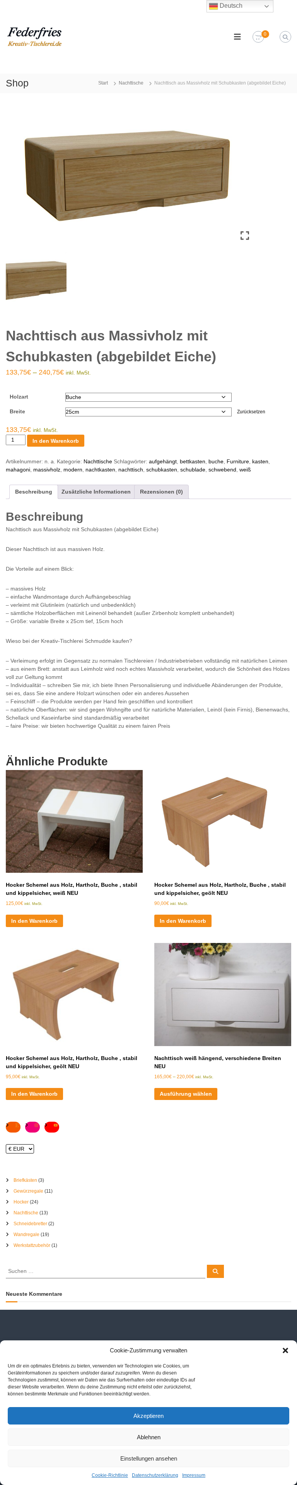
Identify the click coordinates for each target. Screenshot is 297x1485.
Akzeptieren (148, 1415)
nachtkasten (100, 469)
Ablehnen (148, 1437)
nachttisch (130, 469)
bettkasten (192, 461)
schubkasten (161, 469)
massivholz (46, 469)
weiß (245, 469)
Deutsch (230, 5)
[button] (285, 1350)
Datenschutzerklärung (155, 1475)
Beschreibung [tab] (33, 492)
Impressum (193, 1475)
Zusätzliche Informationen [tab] (96, 492)
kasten (260, 461)
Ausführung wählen (186, 1094)
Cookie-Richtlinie (110, 1475)
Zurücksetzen (251, 411)
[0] (258, 37)
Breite (17, 411)
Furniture (238, 461)
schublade (192, 469)
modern (72, 469)
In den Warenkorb (55, 441)
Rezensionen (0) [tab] (161, 492)
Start (103, 83)
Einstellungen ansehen (148, 1458)
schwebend (222, 469)
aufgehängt (163, 461)
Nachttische (131, 83)
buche (216, 461)
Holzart (19, 397)
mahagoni (18, 469)
